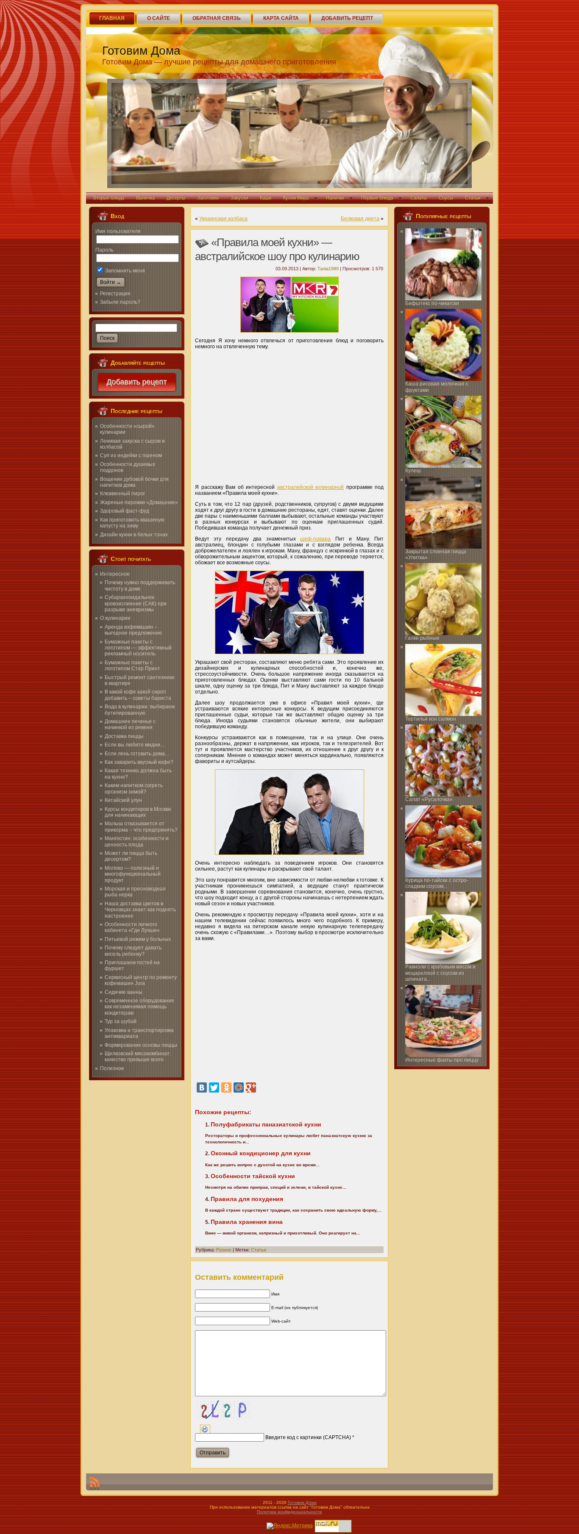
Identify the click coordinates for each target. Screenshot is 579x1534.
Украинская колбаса (223, 219)
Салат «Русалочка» (429, 799)
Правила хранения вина (247, 1221)
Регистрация (115, 294)
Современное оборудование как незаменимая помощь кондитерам (139, 1007)
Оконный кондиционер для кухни (261, 1153)
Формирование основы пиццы (141, 1045)
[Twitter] (214, 1087)
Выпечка (145, 197)
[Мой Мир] (239, 1087)
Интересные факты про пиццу (442, 1060)
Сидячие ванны (123, 992)
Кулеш (413, 471)
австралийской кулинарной (310, 487)
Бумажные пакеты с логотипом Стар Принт (132, 665)
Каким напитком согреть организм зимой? (134, 788)
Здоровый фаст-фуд (124, 511)
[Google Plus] (251, 1087)
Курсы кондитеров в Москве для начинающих (138, 812)
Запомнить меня (124, 271)
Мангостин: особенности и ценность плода (137, 841)
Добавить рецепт (137, 382)
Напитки (335, 197)
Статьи (472, 197)
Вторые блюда (108, 197)
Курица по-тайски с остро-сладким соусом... (436, 883)
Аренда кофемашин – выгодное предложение (133, 630)
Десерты (176, 197)
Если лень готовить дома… (137, 754)
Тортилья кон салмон (430, 719)
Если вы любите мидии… (135, 745)
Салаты (418, 197)
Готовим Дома (141, 50)
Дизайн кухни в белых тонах (134, 535)
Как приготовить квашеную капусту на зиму (132, 523)
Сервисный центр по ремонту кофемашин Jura (141, 980)
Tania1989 (328, 268)
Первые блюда (377, 197)
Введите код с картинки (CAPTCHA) (308, 1437)
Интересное (115, 574)
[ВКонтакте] (202, 1087)
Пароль (104, 250)
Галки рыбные (422, 638)
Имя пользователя (118, 231)
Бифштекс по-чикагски (432, 303)
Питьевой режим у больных (138, 939)
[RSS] (94, 1483)
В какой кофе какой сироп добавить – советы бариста (138, 695)
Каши (265, 197)
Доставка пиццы (124, 736)
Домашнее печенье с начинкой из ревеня (130, 724)
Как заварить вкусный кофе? (139, 762)
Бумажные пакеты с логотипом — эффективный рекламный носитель (138, 648)
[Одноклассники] (226, 1087)
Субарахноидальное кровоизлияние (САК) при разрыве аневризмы (136, 603)
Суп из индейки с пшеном (131, 455)
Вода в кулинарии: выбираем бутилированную (140, 710)
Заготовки (208, 197)
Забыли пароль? (120, 302)
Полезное (112, 1068)
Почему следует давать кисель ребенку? (133, 951)
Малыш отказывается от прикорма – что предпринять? (141, 826)
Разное (223, 1249)
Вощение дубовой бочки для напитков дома (134, 482)
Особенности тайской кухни (253, 1176)
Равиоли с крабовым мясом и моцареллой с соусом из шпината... (440, 973)
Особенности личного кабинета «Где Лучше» (132, 927)
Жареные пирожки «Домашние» (139, 502)
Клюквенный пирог (122, 494)
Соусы (446, 197)
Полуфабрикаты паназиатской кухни (266, 1124)
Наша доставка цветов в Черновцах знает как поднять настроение (140, 910)
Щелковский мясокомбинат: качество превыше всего (138, 1056)
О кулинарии (115, 618)
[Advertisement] (289, 414)
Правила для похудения (247, 1199)
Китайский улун (123, 800)
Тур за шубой (120, 1021)
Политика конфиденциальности (289, 1511)
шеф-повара (315, 539)
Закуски (239, 197)
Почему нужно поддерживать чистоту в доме (140, 585)
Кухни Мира (296, 197)
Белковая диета (360, 219)
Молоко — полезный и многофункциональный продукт (133, 874)
